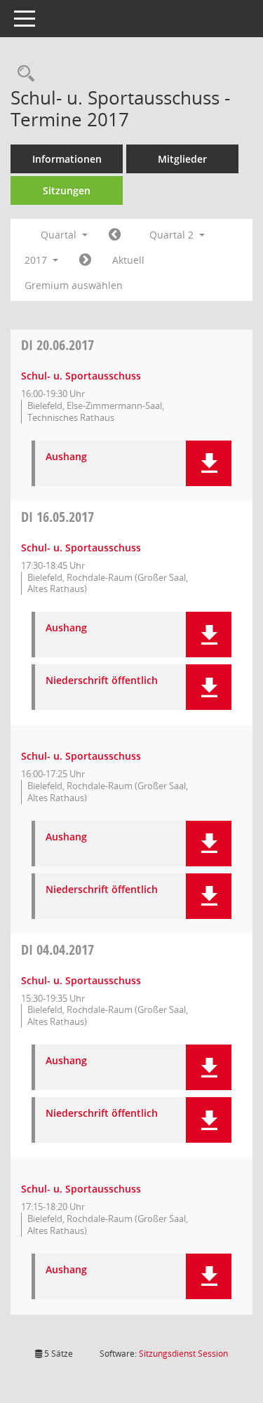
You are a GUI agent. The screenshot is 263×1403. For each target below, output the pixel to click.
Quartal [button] (60, 234)
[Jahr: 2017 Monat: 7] (85, 260)
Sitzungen (66, 190)
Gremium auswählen (74, 285)
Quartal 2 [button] (172, 234)
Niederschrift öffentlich (102, 681)
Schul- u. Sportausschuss (81, 375)
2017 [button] (37, 260)
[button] (208, 463)
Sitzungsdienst (183, 1354)
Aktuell (128, 260)
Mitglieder (182, 159)
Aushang (66, 457)
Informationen (67, 159)
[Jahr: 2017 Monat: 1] (114, 235)
